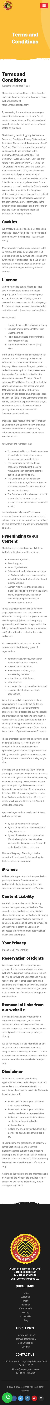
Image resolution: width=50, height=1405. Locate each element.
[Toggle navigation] (44, 5)
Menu (25, 1300)
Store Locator (25, 1308)
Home (26, 1293)
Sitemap (26, 1346)
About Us (25, 1297)
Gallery (25, 1312)
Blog (25, 1320)
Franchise (25, 1304)
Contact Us (25, 1316)
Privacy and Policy (26, 1335)
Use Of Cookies (25, 1343)
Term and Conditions (26, 1339)
